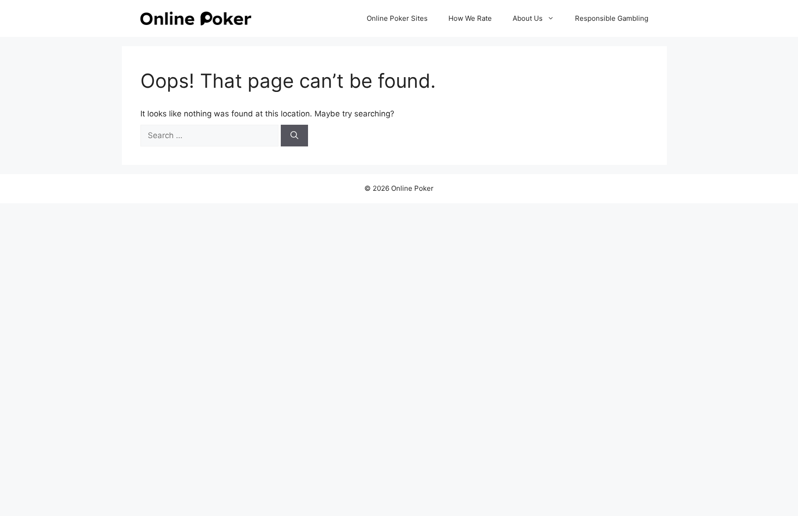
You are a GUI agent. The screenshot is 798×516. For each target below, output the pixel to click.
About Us (528, 18)
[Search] (294, 136)
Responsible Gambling (611, 18)
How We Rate (470, 18)
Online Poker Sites (397, 18)
